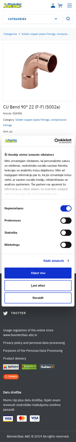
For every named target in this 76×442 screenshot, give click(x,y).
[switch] (66, 220)
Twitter (18, 313)
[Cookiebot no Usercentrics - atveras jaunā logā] (55, 141)
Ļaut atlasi (38, 285)
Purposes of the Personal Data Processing (32, 351)
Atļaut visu (38, 273)
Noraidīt (38, 297)
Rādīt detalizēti (53, 260)
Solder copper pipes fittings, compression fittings (45, 34)
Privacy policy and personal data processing (34, 343)
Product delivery (14, 358)
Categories (17, 19)
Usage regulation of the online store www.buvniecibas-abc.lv (28, 333)
